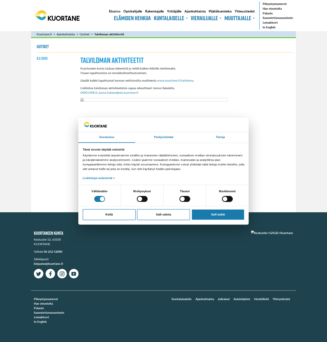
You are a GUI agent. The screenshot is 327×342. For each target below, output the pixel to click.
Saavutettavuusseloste (278, 17)
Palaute (268, 13)
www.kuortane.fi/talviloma (175, 80)
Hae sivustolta (272, 8)
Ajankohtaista (195, 11)
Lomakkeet (270, 22)
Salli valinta (163, 214)
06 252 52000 (53, 251)
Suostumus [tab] (106, 137)
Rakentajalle (154, 11)
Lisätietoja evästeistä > (99, 178)
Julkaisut (224, 299)
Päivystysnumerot (275, 4)
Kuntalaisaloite (182, 299)
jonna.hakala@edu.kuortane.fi (118, 92)
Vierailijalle (204, 18)
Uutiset (85, 34)
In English (269, 27)
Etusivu (114, 11)
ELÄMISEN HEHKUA (132, 18)
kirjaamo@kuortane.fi (48, 263)
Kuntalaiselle (169, 18)
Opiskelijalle (132, 11)
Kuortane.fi (44, 34)
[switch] (142, 199)
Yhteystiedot (245, 11)
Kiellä (109, 214)
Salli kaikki (218, 214)
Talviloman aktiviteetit (109, 34)
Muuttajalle (237, 18)
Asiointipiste (242, 299)
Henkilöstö (261, 299)
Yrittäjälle (174, 11)
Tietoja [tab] (220, 137)
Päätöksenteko (220, 11)
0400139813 (88, 92)
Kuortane (57, 15)
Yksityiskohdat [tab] (163, 137)
